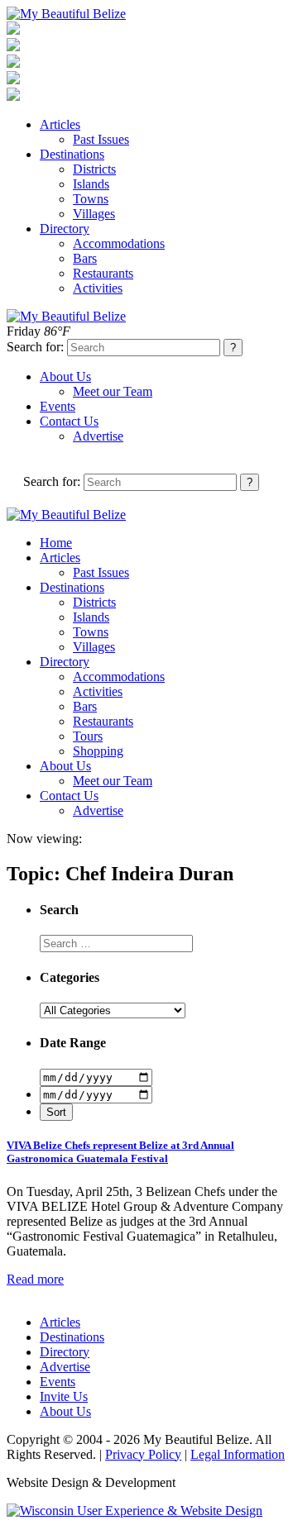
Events (57, 406)
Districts (94, 169)
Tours (88, 736)
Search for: (35, 347)
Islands (91, 184)
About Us (65, 376)
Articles (60, 124)
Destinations (72, 154)
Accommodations (119, 243)
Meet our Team (112, 391)
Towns (90, 199)
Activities (98, 288)
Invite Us (64, 1396)
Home (56, 543)
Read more (35, 1279)
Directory (64, 229)
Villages (94, 214)
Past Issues (101, 139)
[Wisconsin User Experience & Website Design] (134, 1511)
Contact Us (69, 421)
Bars (85, 258)
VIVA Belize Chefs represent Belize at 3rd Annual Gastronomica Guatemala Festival (120, 1152)
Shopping (98, 751)
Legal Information (237, 1454)
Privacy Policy (143, 1454)
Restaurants (103, 273)
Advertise (98, 436)
